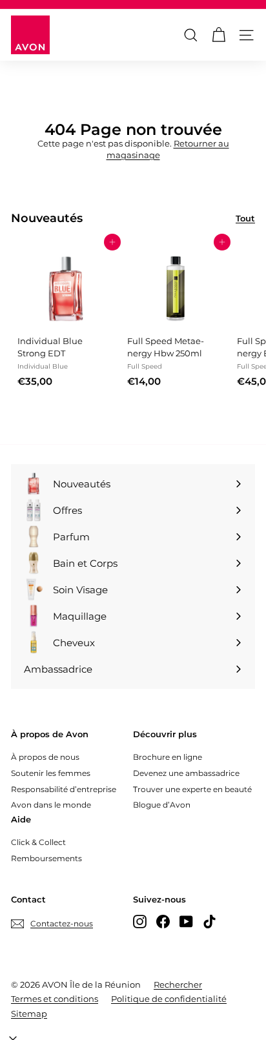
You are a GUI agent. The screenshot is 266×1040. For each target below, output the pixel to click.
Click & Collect (38, 842)
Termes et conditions (54, 999)
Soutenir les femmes (50, 773)
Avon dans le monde (51, 805)
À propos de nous (45, 757)
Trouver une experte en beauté (192, 789)
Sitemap (29, 1013)
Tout (245, 218)
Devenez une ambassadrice (186, 773)
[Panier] (218, 35)
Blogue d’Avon (161, 805)
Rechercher (178, 984)
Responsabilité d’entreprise (63, 789)
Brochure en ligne (167, 757)
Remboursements (46, 858)
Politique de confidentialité (169, 999)
